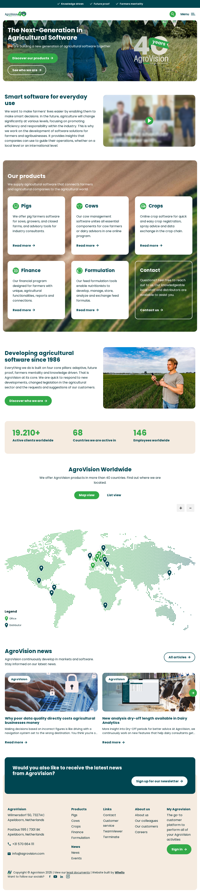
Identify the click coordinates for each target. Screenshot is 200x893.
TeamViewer (113, 831)
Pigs (74, 815)
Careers (141, 832)
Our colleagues (146, 820)
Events (76, 858)
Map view (87, 495)
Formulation (80, 838)
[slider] (132, 142)
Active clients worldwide (32, 440)
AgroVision (19, 679)
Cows (75, 820)
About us (141, 815)
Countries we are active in (94, 440)
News (75, 852)
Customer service (111, 823)
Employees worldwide (151, 440)
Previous (7, 693)
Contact (109, 815)
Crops (76, 826)
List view (114, 495)
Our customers (146, 826)
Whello (120, 872)
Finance (77, 832)
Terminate (111, 837)
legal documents (78, 872)
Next (193, 693)
